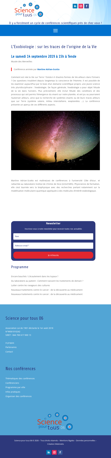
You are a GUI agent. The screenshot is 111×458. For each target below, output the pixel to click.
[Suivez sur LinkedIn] (75, 6)
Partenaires (11, 347)
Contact (9, 351)
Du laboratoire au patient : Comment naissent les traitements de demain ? (47, 280)
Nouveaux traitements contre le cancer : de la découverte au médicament (47, 289)
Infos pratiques (12, 391)
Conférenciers (12, 383)
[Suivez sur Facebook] (86, 6)
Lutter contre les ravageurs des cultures (30, 285)
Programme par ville (15, 387)
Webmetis (59, 444)
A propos (9, 342)
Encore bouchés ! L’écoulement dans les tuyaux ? (34, 276)
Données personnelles (85, 440)
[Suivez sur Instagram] (80, 6)
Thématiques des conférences (20, 378)
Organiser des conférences (18, 396)
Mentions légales (67, 440)
